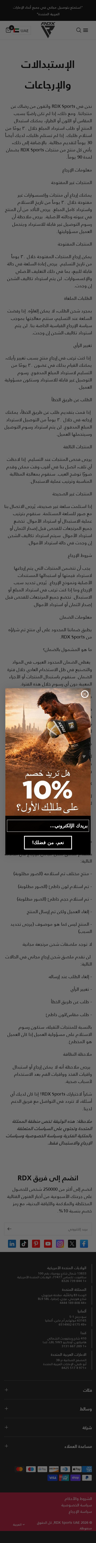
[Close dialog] (85, 694)
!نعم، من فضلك (48, 842)
